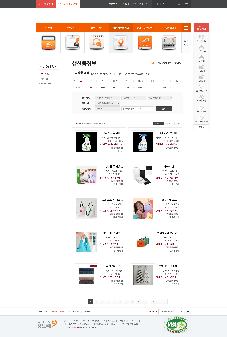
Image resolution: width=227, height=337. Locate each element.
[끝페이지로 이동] (165, 301)
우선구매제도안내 (68, 3)
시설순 (179, 123)
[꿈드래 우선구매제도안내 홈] (152, 62)
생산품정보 (45, 74)
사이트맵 (87, 311)
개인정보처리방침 (57, 311)
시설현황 (44, 79)
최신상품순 (158, 123)
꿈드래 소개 (43, 311)
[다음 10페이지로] (159, 301)
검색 (163, 108)
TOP (200, 127)
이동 (187, 311)
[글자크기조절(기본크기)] (179, 4)
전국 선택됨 (78, 81)
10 (145, 301)
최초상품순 (169, 123)
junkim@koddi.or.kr (109, 324)
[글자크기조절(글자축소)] (187, 4)
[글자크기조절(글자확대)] (171, 4)
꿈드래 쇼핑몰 (46, 3)
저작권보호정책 (73, 311)
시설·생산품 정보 (164, 62)
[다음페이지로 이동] (153, 301)
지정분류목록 (46, 83)
